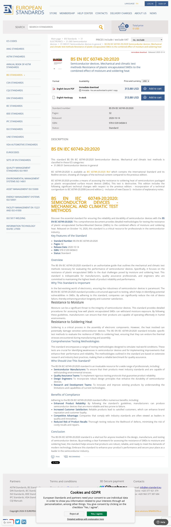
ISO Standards (14, 129)
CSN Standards (15, 82)
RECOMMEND (74, 456)
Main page (56, 38)
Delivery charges (121, 13)
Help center (85, 13)
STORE (53, 13)
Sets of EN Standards (18, 160)
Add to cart (155, 88)
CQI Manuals (16, 500)
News (153, 13)
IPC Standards (14, 121)
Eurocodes (12, 152)
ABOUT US (141, 13)
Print (58, 456)
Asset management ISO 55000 (22, 189)
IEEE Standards (15, 113)
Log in (150, 3)
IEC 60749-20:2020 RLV (98, 171)
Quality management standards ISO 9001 (18, 169)
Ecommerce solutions (138, 511)
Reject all (74, 514)
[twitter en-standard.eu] (17, 523)
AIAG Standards (15, 48)
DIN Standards (14, 98)
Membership (67, 13)
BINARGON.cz (154, 511)
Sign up (162, 3)
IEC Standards (14, 105)
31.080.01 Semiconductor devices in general (80, 44)
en (137, 3)
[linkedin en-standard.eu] (23, 523)
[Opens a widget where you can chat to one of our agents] (161, 522)
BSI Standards (70, 38)
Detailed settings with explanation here (85, 519)
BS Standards (34, 487)
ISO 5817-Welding (15, 218)
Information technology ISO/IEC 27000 (20, 227)
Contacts (101, 13)
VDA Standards (32, 497)
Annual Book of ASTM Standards (18, 66)
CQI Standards (14, 90)
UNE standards (15, 136)
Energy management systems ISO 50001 (23, 198)
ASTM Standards (15, 56)
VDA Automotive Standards (22, 144)
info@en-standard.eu (150, 487)
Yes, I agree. (97, 514)
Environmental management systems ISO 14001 (22, 180)
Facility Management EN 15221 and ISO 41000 (23, 209)
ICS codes (11, 41)
